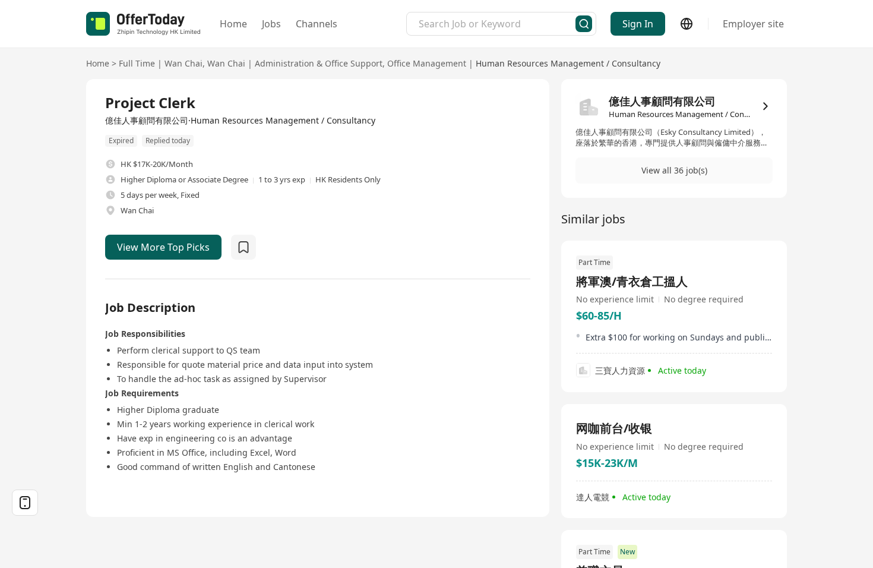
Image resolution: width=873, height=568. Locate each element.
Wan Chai (184, 63)
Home (233, 23)
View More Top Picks (163, 247)
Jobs (271, 23)
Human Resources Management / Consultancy (568, 63)
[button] (674, 170)
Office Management (426, 63)
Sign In (637, 23)
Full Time (137, 63)
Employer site (753, 23)
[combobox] (497, 24)
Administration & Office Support (318, 63)
